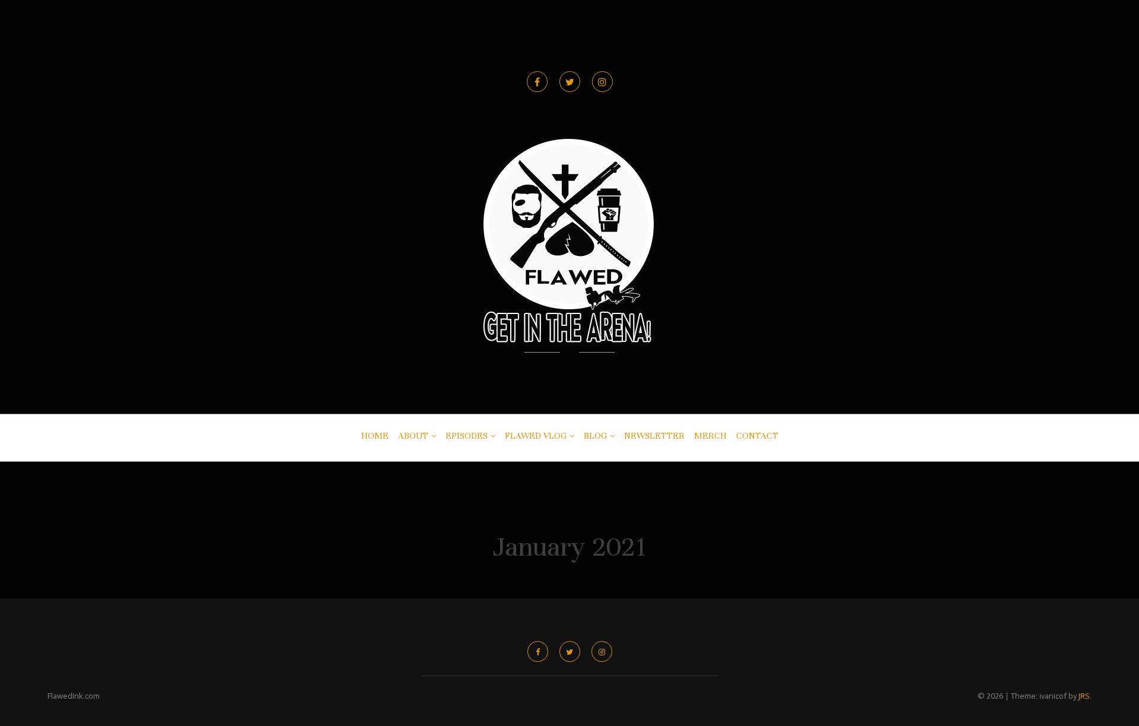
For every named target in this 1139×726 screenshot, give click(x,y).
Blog (595, 435)
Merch (710, 435)
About (413, 435)
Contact (757, 435)
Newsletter (654, 435)
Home (375, 435)
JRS (1084, 695)
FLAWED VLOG (536, 435)
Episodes (467, 435)
